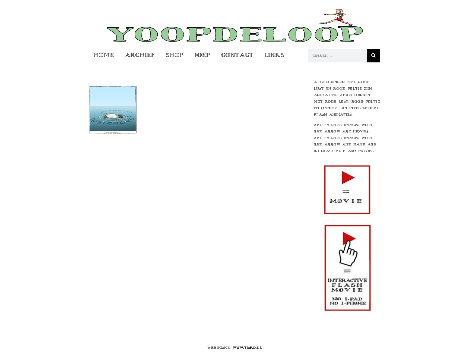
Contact (237, 55)
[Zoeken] (373, 55)
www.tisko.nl (247, 347)
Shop (174, 55)
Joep (202, 55)
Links (274, 55)
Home (103, 55)
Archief (140, 55)
